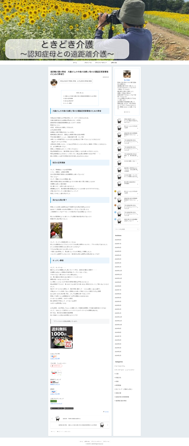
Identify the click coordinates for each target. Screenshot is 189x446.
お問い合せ (87, 441)
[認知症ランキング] (54, 382)
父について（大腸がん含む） (57, 408)
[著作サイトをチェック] (125, 112)
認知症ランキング (55, 384)
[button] (138, 229)
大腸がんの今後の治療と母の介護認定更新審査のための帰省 (80, 96)
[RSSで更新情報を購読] (129, 112)
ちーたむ (127, 80)
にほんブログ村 (55, 358)
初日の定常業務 (69, 98)
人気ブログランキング (56, 403)
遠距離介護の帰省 (69, 408)
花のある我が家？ (69, 101)
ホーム (81, 441)
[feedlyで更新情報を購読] (127, 112)
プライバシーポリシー (96, 441)
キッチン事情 (68, 103)
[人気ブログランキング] (53, 401)
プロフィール (106, 441)
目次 (77, 92)
